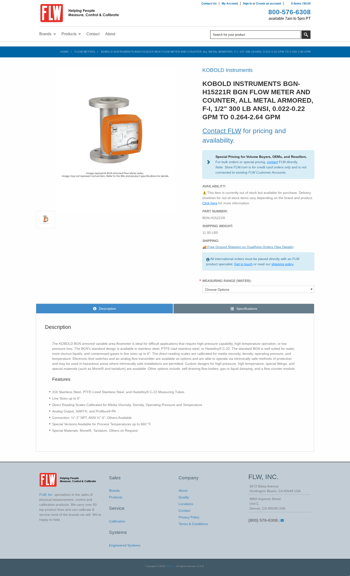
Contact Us (209, 3)
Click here (209, 203)
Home (64, 51)
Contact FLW (221, 131)
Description (107, 309)
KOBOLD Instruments (227, 70)
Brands (114, 490)
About (183, 490)
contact (272, 162)
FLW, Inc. (171, 566)
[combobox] (255, 34)
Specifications (246, 309)
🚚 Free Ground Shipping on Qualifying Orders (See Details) (248, 247)
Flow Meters (85, 51)
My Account (230, 3)
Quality (184, 497)
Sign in (247, 3)
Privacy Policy (189, 517)
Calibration (117, 521)
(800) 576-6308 (263, 520)
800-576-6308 (289, 12)
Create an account (268, 3)
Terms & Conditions (193, 524)
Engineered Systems (124, 545)
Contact (184, 510)
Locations (186, 504)
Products (115, 497)
